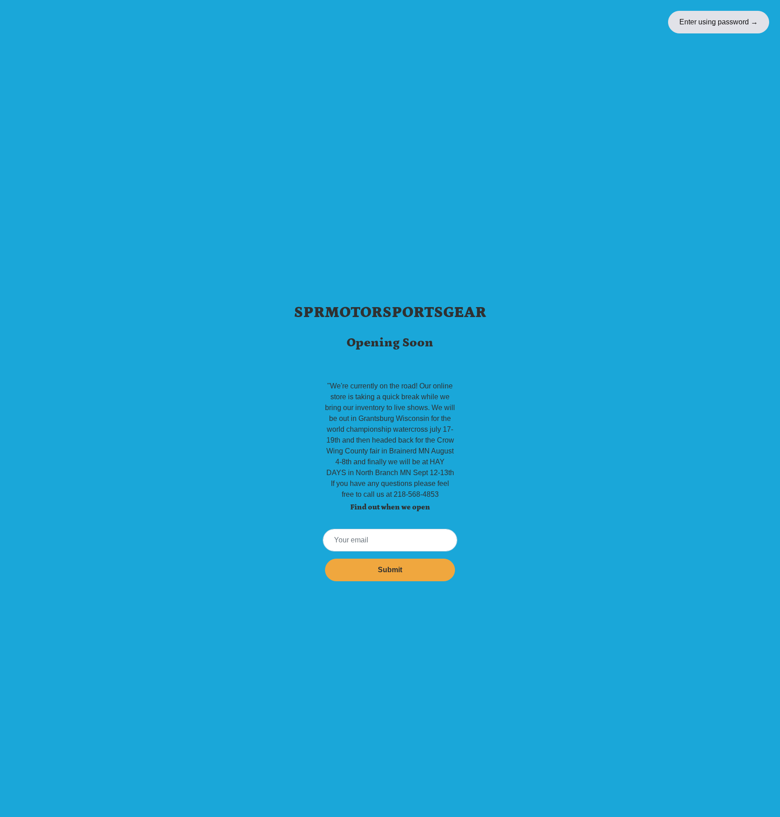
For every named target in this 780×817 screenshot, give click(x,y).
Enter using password (718, 22)
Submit (390, 570)
